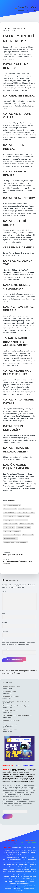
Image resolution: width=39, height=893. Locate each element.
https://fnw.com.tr (7, 673)
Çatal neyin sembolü (23, 516)
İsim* (3, 613)
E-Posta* (5, 622)
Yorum (4, 591)
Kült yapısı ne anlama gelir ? (10, 725)
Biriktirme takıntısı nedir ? (9, 730)
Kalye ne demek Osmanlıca (11, 531)
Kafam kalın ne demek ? (9, 691)
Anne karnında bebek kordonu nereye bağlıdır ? (15, 701)
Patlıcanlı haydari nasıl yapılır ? (11, 720)
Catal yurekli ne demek (10, 523)
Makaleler (11, 500)
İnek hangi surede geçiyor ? (10, 710)
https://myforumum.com (9, 671)
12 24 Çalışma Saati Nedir (13, 555)
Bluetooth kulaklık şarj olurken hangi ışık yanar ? (15, 706)
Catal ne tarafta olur (9, 512)
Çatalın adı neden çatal (26, 523)
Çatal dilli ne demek (24, 509)
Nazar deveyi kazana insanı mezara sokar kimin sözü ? (17, 715)
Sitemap (17, 673)
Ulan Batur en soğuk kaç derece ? (11, 686)
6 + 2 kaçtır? (6, 649)
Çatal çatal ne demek (10, 509)
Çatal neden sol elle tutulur (25, 512)
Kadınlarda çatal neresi (23, 527)
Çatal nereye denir (9, 516)
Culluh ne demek (9, 527)
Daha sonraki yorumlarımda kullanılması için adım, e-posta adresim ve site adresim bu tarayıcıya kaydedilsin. (18, 643)
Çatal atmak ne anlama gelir (12, 505)
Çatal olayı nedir (8, 520)
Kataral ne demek (28, 535)
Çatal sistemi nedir (21, 520)
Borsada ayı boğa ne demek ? (10, 696)
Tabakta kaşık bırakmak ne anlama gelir (15, 542)
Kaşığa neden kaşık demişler (12, 535)
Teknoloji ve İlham (27, 8)
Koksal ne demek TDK (10, 538)
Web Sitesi (5, 631)
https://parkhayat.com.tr (28, 671)
